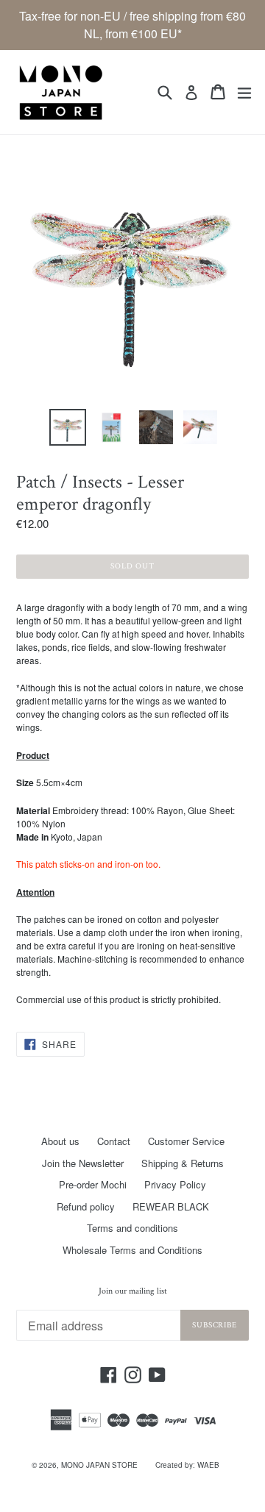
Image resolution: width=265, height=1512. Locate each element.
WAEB (208, 1465)
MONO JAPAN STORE (99, 1465)
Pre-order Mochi (93, 1184)
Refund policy (86, 1206)
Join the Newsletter (83, 1163)
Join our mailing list (133, 1291)
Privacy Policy (175, 1184)
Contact (113, 1141)
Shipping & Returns (182, 1163)
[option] (68, 427)
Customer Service (186, 1141)
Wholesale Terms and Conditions (132, 1250)
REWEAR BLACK (170, 1206)
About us (60, 1141)
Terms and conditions (132, 1228)
